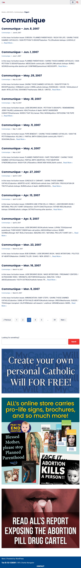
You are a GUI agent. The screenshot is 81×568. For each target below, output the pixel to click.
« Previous (7, 320)
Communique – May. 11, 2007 (21, 125)
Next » (63, 320)
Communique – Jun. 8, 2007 (20, 29)
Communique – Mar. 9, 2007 (21, 289)
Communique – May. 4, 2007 (21, 148)
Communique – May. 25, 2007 (22, 75)
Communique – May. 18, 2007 (21, 99)
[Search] (77, 2)
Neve (3, 559)
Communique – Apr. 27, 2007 (21, 172)
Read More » (8, 43)
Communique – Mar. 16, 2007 (21, 265)
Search (73, 342)
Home (3, 12)
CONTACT (40, 566)
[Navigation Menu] (72, 2)
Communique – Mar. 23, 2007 (21, 245)
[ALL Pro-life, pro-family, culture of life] (3, 2)
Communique (18, 12)
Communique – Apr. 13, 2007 (21, 195)
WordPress (20, 559)
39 (55, 320)
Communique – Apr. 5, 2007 (20, 219)
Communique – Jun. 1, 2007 (20, 52)
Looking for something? (10, 338)
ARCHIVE (10, 12)
